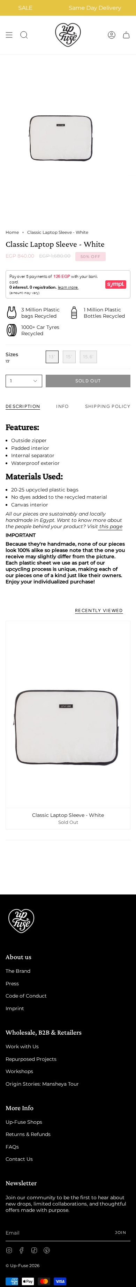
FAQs (12, 1147)
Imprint (15, 1008)
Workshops (19, 1071)
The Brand (18, 971)
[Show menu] (9, 35)
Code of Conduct (26, 996)
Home (12, 232)
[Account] (111, 35)
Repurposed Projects (31, 1059)
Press (12, 983)
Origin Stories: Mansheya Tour (42, 1084)
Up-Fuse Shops (24, 1122)
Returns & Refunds (28, 1134)
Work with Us (22, 1046)
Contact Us (19, 1159)
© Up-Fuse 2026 (22, 1265)
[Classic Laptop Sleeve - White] (68, 714)
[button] (24, 35)
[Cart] (126, 35)
